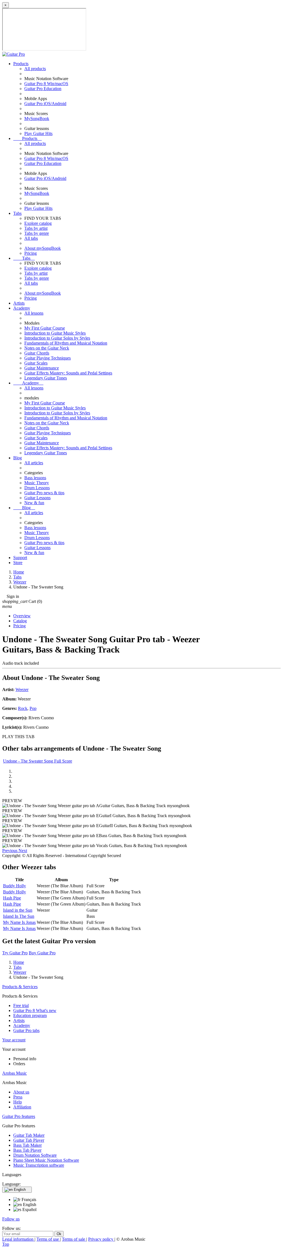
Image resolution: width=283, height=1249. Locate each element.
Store (17, 562)
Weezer (21, 689)
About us (21, 1092)
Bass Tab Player (27, 1150)
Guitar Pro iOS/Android (45, 103)
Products (20, 63)
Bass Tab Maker (27, 1145)
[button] (10, 850)
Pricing (30, 253)
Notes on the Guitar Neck (46, 348)
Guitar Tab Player (28, 1140)
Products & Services (20, 986)
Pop (33, 708)
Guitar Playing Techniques (47, 358)
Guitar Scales (36, 363)
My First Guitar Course (44, 328)
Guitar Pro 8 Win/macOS (46, 83)
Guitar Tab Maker (28, 1135)
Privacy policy (101, 1239)
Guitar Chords (36, 353)
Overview (22, 615)
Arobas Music (14, 1073)
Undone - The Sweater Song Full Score (37, 761)
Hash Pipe (12, 898)
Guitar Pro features (18, 1116)
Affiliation (22, 1107)
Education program (30, 1015)
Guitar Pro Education (42, 88)
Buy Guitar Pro (42, 952)
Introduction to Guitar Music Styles (55, 333)
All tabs (31, 238)
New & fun (34, 502)
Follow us (11, 1219)
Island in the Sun (17, 910)
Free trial (21, 1005)
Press (17, 1097)
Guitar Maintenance (41, 368)
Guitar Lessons (37, 497)
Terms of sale (74, 1239)
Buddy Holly (14, 885)
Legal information (18, 1239)
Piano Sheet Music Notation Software (46, 1160)
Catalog (20, 620)
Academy (21, 308)
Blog (17, 457)
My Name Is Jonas (19, 922)
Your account (13, 1040)
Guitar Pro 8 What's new (34, 1010)
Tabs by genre (36, 233)
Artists (19, 303)
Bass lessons (35, 477)
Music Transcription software (38, 1165)
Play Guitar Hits (38, 133)
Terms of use (48, 1239)
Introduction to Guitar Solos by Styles (57, 338)
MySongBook (36, 118)
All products (35, 68)
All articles (33, 462)
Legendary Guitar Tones (45, 378)
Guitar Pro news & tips (44, 492)
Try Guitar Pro (15, 952)
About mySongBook (42, 248)
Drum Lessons (37, 487)
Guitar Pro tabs (26, 1030)
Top (5, 1244)
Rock (22, 708)
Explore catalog (38, 223)
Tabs (17, 213)
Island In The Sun (18, 916)
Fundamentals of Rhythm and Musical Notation (65, 343)
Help (17, 1102)
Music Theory (36, 482)
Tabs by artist (36, 228)
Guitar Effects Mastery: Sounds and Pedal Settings (68, 373)
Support (20, 557)
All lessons (33, 313)
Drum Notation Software (35, 1155)
